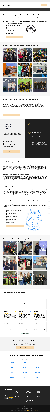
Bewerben (38, 391)
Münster (37, 367)
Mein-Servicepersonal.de (36, 410)
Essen (25, 362)
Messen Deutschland (29, 397)
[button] (8, 398)
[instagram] (46, 1)
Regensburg (37, 372)
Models (16, 391)
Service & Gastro (17, 396)
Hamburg (25, 367)
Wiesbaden (38, 377)
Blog (26, 401)
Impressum (27, 391)
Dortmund (12, 372)
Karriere (27, 396)
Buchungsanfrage (28, 392)
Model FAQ (38, 396)
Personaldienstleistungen (29, 400)
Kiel (25, 377)
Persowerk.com (29, 410)
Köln (37, 362)
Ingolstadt (25, 372)
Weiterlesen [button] (6, 319)
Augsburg (12, 362)
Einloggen (38, 392)
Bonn (12, 367)
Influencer (16, 397)
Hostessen (16, 392)
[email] (43, 1)
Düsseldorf (12, 377)
